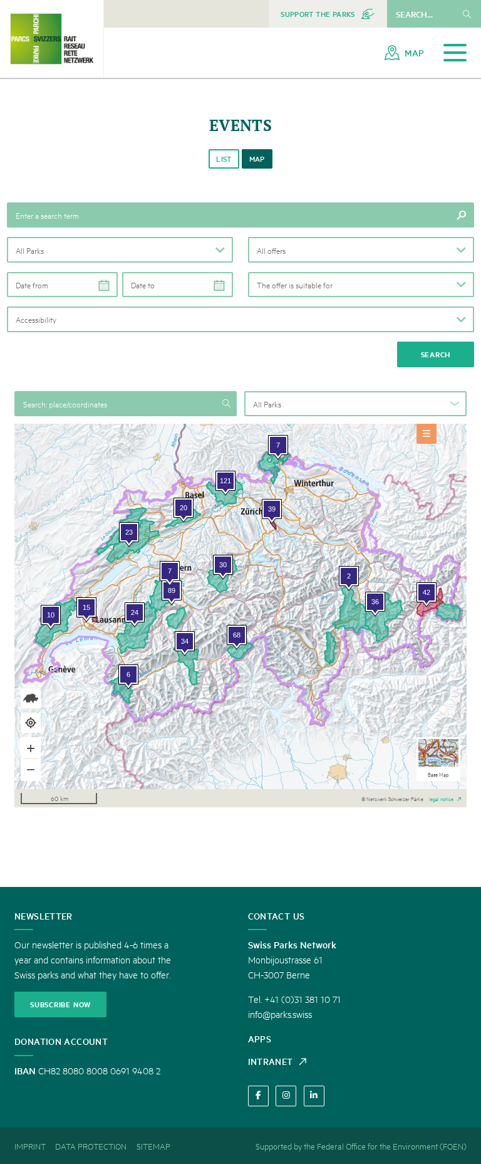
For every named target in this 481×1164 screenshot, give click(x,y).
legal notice (441, 798)
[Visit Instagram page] (286, 1096)
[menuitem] (328, 14)
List (224, 159)
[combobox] (355, 403)
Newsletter (43, 916)
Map (257, 159)
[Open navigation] (455, 53)
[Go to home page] (51, 39)
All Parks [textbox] (267, 403)
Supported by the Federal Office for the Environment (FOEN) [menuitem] (361, 1145)
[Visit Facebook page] (258, 1096)
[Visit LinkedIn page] (314, 1096)
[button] (120, 249)
